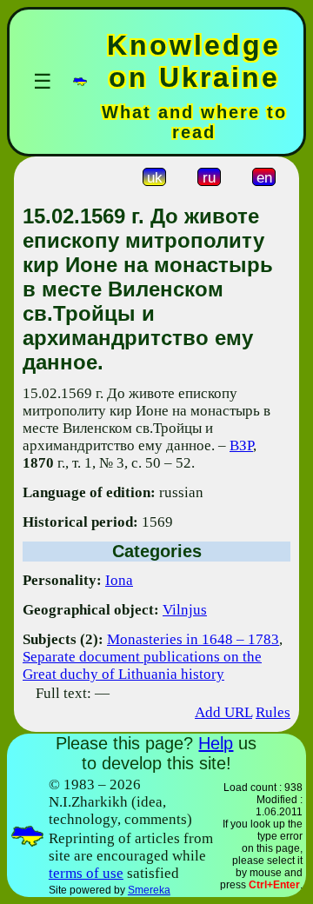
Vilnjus (185, 610)
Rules (273, 712)
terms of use (86, 873)
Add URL (223, 712)
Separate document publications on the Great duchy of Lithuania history (142, 665)
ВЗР (241, 445)
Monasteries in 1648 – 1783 (193, 639)
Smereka (149, 890)
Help (215, 743)
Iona (119, 580)
